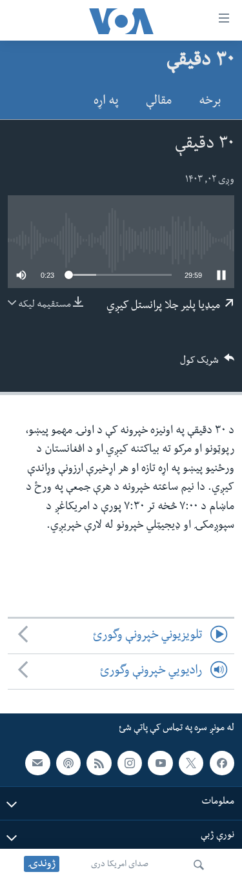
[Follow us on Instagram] (129, 763)
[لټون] (198, 865)
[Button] (207, 364)
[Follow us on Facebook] (222, 763)
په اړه (106, 102)
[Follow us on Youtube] (160, 763)
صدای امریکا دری (119, 865)
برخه (210, 102)
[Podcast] (68, 763)
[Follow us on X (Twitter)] (191, 763)
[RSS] (98, 763)
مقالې (159, 102)
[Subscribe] (37, 763)
